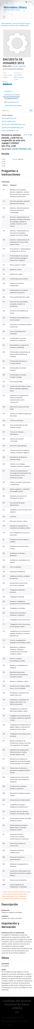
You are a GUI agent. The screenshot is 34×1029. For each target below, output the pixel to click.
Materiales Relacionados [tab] (12, 95)
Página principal (6, 23)
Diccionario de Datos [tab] (11, 98)
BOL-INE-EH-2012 (13, 25)
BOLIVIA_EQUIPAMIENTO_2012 (10, 130)
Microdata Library (15, 7)
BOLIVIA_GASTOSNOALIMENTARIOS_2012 (13, 124)
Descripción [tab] (8, 91)
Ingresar (29, 2)
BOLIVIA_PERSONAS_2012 (9, 118)
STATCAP (15, 66)
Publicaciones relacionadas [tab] (13, 105)
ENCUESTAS (4, 25)
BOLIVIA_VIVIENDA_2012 (8, 121)
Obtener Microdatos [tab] (12, 102)
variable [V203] (23, 25)
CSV (26, 134)
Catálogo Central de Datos (21, 23)
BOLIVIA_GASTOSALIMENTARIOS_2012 (13, 127)
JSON (30, 134)
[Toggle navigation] (4, 17)
